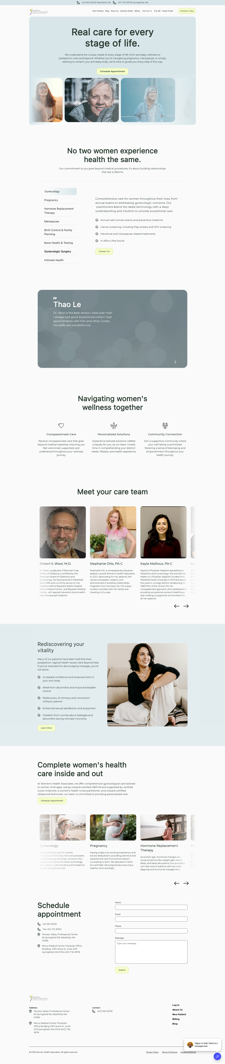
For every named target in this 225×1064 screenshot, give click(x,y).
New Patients (98, 11)
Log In (175, 1005)
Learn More (46, 728)
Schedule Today (187, 11)
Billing (137, 11)
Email (117, 914)
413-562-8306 (50, 924)
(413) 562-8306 (105, 1011)
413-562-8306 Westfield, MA (96, 2)
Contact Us (104, 251)
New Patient (179, 1014)
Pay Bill (157, 11)
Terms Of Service (169, 1052)
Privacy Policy (152, 1052)
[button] (148, 10)
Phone (118, 926)
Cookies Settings (188, 1052)
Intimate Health (126, 11)
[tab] (60, 191)
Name (118, 902)
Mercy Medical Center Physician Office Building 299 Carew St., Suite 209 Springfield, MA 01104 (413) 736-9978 (62, 949)
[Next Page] (175, 362)
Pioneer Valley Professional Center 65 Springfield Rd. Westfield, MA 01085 (60, 937)
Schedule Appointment (112, 71)
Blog (107, 11)
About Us (114, 11)
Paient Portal (167, 11)
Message (119, 938)
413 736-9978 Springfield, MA (133, 2)
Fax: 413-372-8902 (52, 929)
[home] (38, 11)
